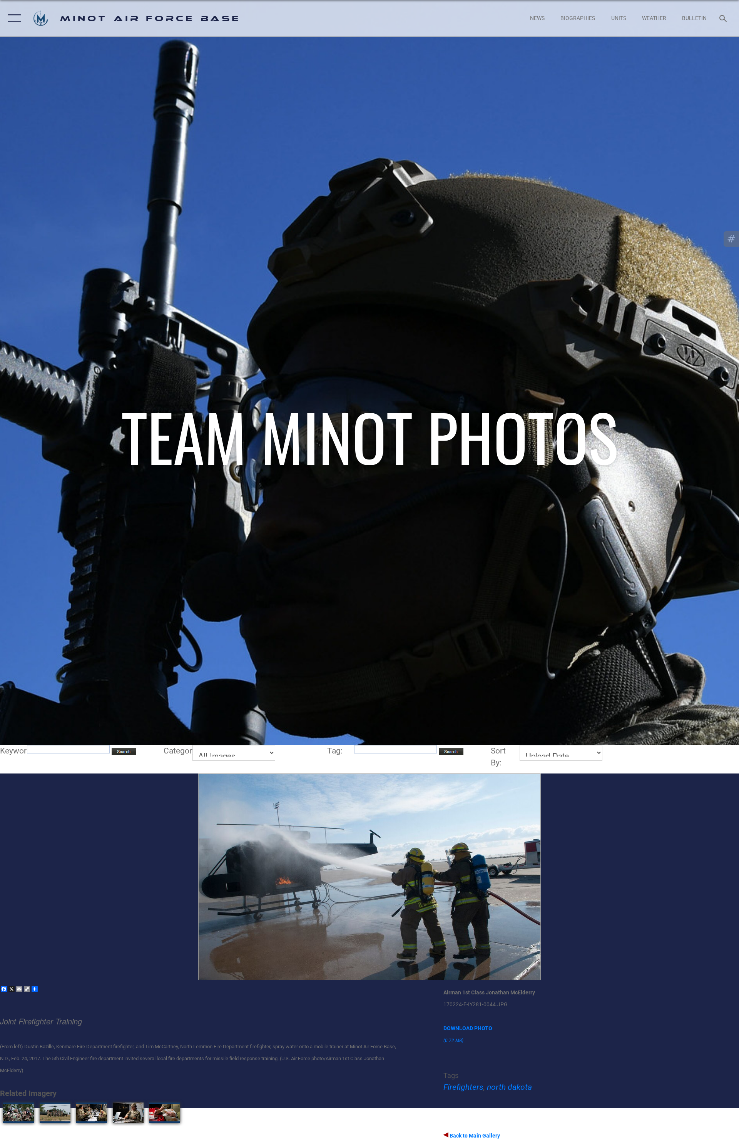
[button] (12, 18)
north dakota (509, 1087)
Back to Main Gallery (474, 1136)
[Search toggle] (724, 18)
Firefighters (463, 1087)
